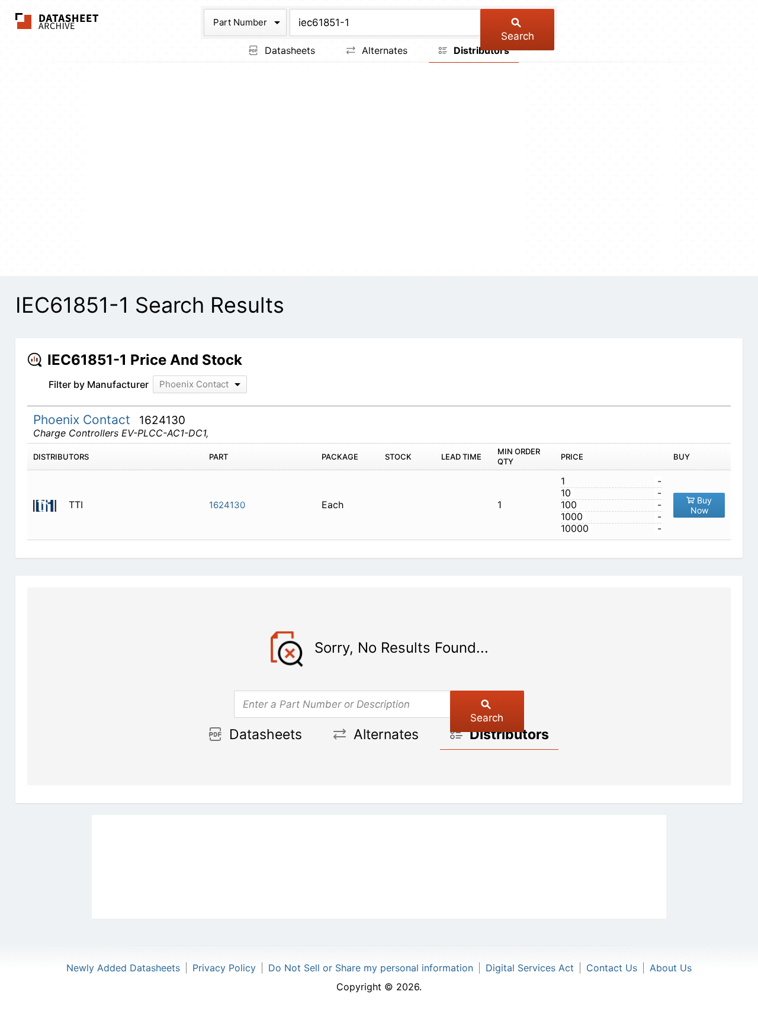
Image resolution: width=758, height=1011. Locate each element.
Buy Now (701, 505)
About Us (671, 968)
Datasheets (288, 50)
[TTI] (49, 505)
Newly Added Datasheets (123, 968)
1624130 (227, 505)
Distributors (480, 50)
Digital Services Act (530, 968)
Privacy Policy (224, 968)
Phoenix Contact (83, 419)
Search (517, 36)
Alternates (383, 50)
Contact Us (611, 968)
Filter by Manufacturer (99, 384)
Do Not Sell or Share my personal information (370, 968)
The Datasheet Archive (57, 21)
